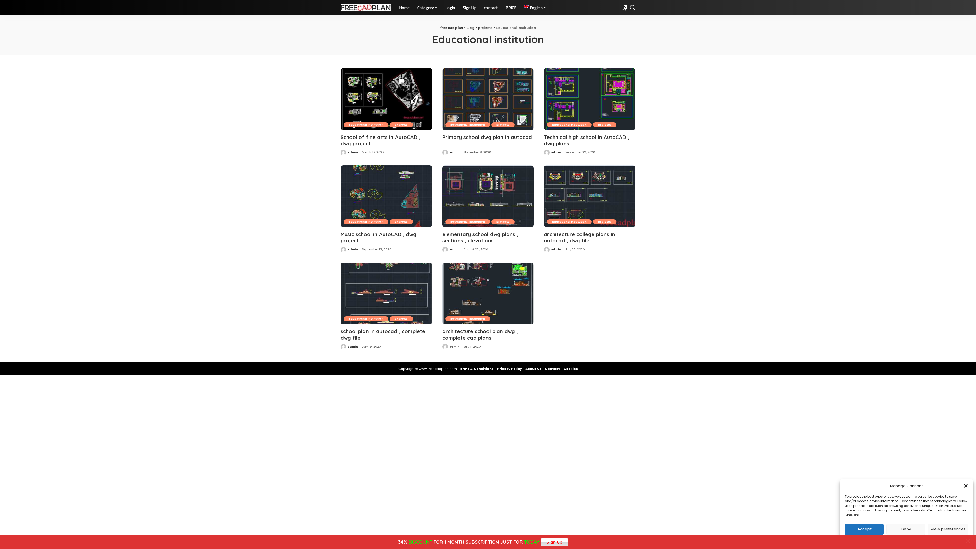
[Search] (632, 7)
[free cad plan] (366, 7)
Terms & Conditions (476, 369)
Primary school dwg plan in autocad (487, 137)
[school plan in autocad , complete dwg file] (386, 293)
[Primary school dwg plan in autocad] (488, 99)
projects (401, 124)
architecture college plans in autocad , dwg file (579, 237)
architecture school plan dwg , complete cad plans (480, 334)
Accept (864, 529)
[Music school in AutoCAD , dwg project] (386, 196)
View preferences (948, 529)
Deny (906, 529)
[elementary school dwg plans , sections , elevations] (488, 196)
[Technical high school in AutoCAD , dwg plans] (589, 99)
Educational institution (366, 124)
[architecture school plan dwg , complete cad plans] (488, 293)
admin (353, 152)
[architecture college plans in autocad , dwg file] (589, 196)
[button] (965, 486)
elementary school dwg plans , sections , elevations (480, 237)
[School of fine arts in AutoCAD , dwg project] (386, 99)
